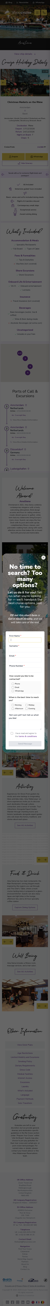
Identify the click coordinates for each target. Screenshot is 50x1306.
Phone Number (17, 666)
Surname (14, 646)
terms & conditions (28, 736)
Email (12, 655)
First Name (15, 635)
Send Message (25, 743)
